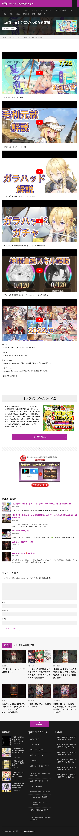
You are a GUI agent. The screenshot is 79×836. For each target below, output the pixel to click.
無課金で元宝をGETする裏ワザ (40, 792)
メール (5, 610)
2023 (58, 760)
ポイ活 (40, 10)
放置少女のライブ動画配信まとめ (24, 831)
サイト (4, 619)
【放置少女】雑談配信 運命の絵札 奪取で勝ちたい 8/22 (18, 786)
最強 (11, 14)
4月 (70, 737)
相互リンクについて (36, 755)
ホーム (4, 10)
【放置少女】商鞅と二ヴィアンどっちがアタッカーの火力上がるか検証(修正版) (41, 504)
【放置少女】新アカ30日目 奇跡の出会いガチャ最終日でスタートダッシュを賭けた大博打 (65, 673)
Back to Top (39, 724)
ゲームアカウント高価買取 (39, 797)
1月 (62, 737)
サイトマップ (34, 744)
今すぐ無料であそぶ (39, 437)
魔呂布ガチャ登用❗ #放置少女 (23, 553)
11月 (69, 747)
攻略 (5, 14)
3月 (67, 737)
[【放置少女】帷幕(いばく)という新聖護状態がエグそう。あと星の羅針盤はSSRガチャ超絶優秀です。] (6, 518)
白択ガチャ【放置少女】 (21, 531)
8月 (60, 739)
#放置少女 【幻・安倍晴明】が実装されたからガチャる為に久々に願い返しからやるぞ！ (64, 708)
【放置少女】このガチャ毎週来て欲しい (13, 670)
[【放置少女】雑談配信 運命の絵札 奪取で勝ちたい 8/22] (6, 787)
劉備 (71, 10)
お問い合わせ (34, 739)
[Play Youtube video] (39, 73)
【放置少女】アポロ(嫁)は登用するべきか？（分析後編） (18, 774)
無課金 (18, 14)
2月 (64, 737)
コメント (5, 581)
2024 (58, 752)
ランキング (49, 10)
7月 (58, 739)
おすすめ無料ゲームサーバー (39, 781)
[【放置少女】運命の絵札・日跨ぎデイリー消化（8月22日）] (6, 741)
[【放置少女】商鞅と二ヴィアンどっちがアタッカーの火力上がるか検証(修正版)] (6, 507)
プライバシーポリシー (37, 750)
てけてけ (18, 10)
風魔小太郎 (41, 14)
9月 (63, 747)
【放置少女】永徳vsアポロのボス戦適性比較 (18, 763)
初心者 (64, 10)
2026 (58, 737)
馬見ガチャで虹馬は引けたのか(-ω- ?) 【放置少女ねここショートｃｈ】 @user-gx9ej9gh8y (13, 708)
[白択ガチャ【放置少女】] (6, 534)
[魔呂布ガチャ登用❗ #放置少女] (6, 556)
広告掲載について (36, 760)
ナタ (33, 10)
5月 (72, 737)
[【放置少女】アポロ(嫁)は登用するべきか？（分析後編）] (6, 776)
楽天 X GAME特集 (36, 786)
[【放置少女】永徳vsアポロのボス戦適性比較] (6, 764)
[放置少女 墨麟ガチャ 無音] (6, 545)
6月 (75, 737)
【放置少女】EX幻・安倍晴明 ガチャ (39, 705)
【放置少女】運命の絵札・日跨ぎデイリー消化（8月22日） (18, 739)
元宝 (57, 10)
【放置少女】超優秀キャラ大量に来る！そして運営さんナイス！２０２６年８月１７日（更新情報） (39, 673)
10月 (66, 747)
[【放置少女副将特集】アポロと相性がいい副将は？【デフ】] (6, 752)
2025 (58, 745)
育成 (33, 14)
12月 (73, 747)
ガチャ (26, 10)
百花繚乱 (26, 14)
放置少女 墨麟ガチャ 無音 (23, 542)
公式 (10, 10)
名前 (4, 602)
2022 (58, 767)
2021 (58, 775)
